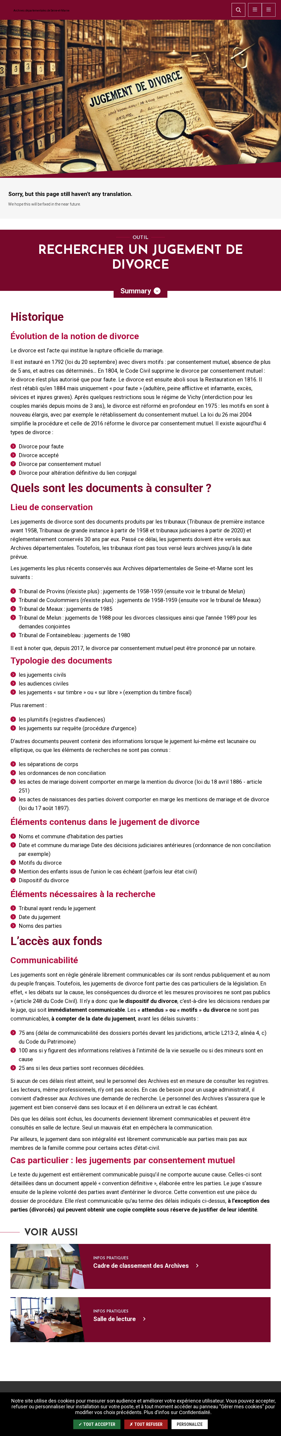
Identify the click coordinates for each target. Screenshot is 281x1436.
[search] (238, 10)
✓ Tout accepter (96, 1424)
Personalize (190, 1424)
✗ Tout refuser (146, 1424)
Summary (135, 291)
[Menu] (269, 10)
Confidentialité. (195, 1412)
